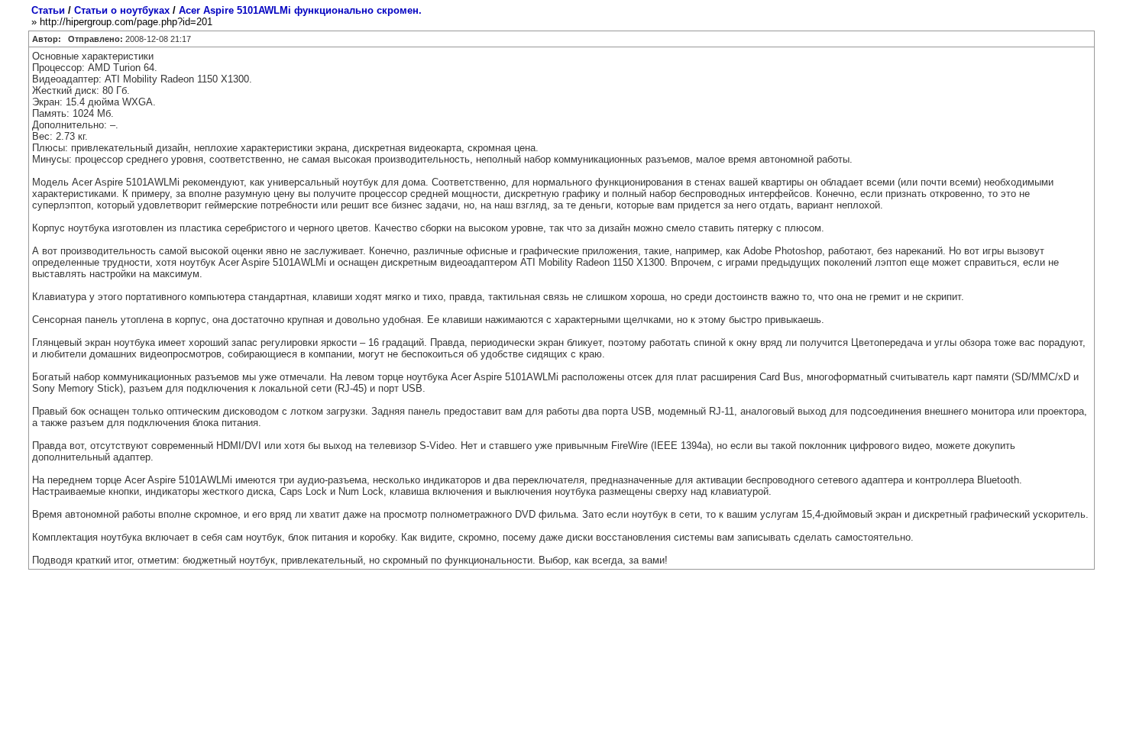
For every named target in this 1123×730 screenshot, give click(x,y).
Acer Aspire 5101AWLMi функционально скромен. (300, 10)
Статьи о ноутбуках (122, 10)
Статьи (48, 10)
